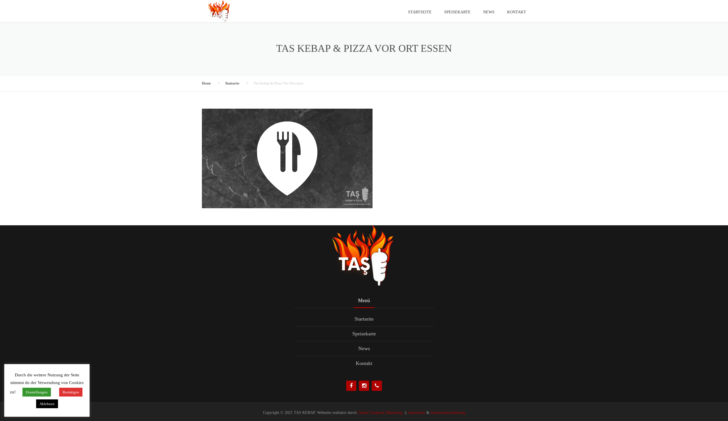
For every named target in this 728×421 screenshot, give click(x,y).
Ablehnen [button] (47, 404)
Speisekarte (457, 12)
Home (206, 83)
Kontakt (516, 12)
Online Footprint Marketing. (380, 412)
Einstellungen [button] (36, 392)
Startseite (420, 12)
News (489, 12)
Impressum (416, 412)
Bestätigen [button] (71, 392)
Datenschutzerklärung (448, 412)
